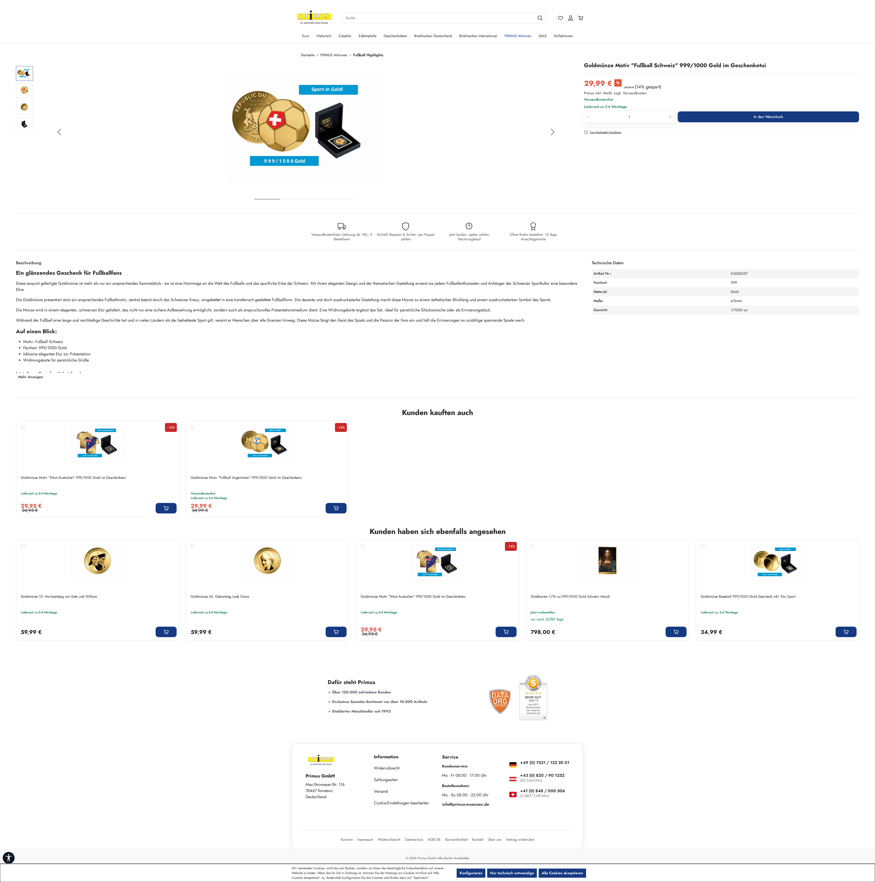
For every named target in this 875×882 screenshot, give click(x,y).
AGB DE (434, 839)
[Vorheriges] (59, 133)
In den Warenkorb (768, 116)
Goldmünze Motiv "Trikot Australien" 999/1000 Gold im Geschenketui (73, 477)
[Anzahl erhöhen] (670, 116)
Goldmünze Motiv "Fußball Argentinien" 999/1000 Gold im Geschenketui (246, 477)
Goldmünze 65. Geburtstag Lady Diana (220, 596)
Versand (381, 791)
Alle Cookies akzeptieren (562, 873)
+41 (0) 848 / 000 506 (542, 791)
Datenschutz (414, 839)
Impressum (365, 839)
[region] (297, 133)
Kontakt (477, 839)
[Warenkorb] (582, 18)
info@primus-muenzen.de (465, 804)
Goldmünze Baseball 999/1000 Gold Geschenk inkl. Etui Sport (748, 596)
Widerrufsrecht (386, 768)
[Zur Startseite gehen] (314, 18)
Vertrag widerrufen (520, 839)
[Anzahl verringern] (588, 116)
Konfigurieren (471, 873)
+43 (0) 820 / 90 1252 (542, 775)
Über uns (494, 839)
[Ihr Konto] (571, 18)
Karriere (347, 839)
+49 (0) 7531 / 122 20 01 (544, 762)
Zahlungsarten (386, 780)
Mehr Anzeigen (30, 376)
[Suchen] (540, 18)
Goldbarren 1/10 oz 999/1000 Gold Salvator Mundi (570, 596)
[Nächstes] (552, 133)
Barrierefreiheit (456, 839)
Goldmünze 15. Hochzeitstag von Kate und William (59, 596)
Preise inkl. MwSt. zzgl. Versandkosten (615, 93)
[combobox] (438, 18)
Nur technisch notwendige (512, 873)
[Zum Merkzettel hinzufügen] (22, 427)
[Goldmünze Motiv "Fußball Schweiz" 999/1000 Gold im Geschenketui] (305, 128)
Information (386, 756)
